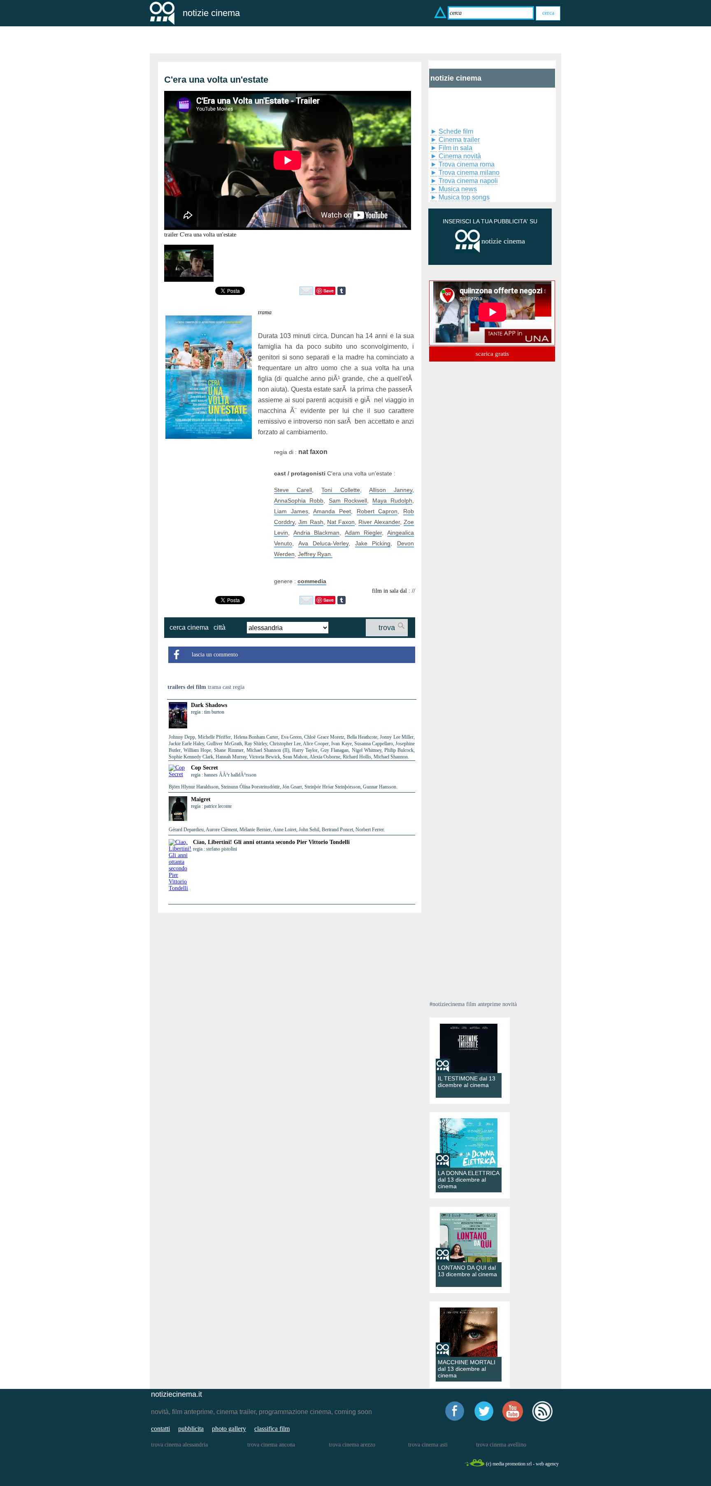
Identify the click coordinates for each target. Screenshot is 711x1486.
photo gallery (229, 1428)
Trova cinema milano (469, 172)
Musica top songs (464, 197)
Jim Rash (310, 522)
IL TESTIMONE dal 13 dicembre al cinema (466, 1081)
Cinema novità (460, 156)
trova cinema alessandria (179, 1445)
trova (387, 628)
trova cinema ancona (271, 1445)
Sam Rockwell (348, 500)
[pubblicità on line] (467, 251)
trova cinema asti (428, 1445)
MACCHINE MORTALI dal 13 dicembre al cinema (466, 1369)
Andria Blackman (316, 532)
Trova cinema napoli (468, 180)
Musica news (458, 188)
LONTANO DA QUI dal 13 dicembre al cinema (467, 1270)
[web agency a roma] (474, 1465)
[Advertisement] (216, 498)
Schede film (456, 131)
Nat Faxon (341, 522)
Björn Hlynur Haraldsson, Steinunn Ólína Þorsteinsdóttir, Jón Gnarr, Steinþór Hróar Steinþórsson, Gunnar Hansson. (283, 787)
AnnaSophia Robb (298, 500)
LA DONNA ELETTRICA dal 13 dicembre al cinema (468, 1179)
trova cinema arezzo (352, 1445)
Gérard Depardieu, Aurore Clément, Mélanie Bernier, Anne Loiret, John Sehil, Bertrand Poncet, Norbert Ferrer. (277, 829)
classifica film (272, 1428)
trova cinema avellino (501, 1445)
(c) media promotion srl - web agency (522, 1464)
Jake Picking (373, 543)
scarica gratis (492, 353)
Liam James (291, 511)
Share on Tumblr (341, 291)
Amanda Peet (332, 511)
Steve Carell (293, 490)
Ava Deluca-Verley (323, 543)
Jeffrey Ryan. (315, 554)
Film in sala (455, 147)
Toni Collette (340, 490)
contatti (160, 1428)
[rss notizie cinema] (542, 1420)
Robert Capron (377, 511)
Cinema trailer (459, 139)
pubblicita (191, 1428)
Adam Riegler (363, 532)
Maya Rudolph (392, 500)
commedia (311, 581)
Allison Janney (390, 490)
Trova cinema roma (467, 164)
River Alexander (379, 522)
